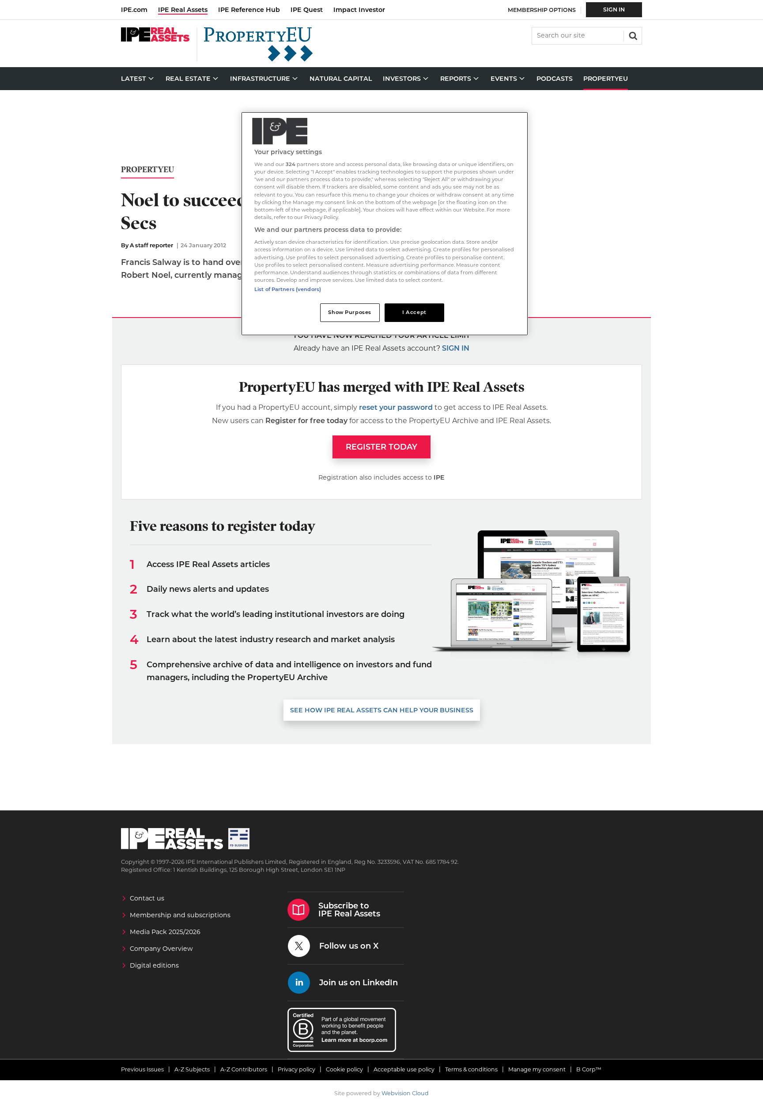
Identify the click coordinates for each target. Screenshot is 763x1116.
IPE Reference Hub (249, 10)
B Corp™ (588, 1069)
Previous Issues (142, 1069)
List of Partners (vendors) (287, 289)
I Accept (414, 312)
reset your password (396, 407)
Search (632, 35)
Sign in (455, 348)
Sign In (614, 9)
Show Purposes (349, 312)
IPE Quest (307, 10)
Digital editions (154, 965)
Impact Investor (359, 10)
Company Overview (161, 949)
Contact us (147, 898)
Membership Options (542, 10)
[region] (384, 224)
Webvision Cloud (405, 1093)
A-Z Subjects (192, 1069)
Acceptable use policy (404, 1069)
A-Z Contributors (243, 1069)
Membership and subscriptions (180, 915)
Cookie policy (344, 1069)
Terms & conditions (471, 1069)
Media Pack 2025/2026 (165, 932)
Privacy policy (296, 1069)
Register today (381, 447)
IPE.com (134, 10)
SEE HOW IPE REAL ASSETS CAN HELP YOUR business (381, 710)
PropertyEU (147, 169)
